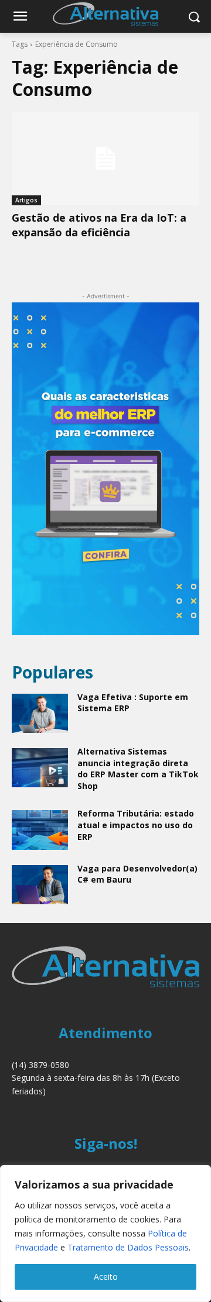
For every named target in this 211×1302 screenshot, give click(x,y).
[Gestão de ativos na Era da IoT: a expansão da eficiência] (105, 158)
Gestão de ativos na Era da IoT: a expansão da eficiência (99, 225)
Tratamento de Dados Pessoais (128, 1247)
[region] (105, 1233)
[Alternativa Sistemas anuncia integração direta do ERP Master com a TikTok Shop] (40, 767)
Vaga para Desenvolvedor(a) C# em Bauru (137, 874)
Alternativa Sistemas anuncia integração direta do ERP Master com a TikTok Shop (138, 768)
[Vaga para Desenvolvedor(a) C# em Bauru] (40, 884)
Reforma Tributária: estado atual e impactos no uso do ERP (135, 825)
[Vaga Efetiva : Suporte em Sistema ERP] (40, 713)
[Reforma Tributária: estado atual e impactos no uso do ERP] (40, 829)
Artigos (26, 200)
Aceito (106, 1276)
